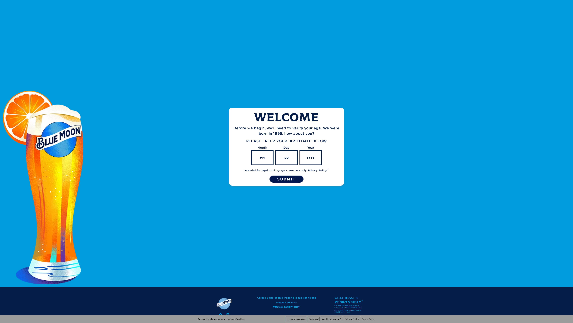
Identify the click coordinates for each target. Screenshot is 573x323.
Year (310, 147)
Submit (286, 179)
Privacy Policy (368, 319)
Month (262, 147)
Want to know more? (331, 318)
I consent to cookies (296, 318)
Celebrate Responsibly (347, 300)
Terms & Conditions (285, 307)
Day (286, 147)
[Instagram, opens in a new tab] (227, 315)
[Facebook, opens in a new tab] (220, 315)
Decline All (314, 318)
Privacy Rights (352, 318)
